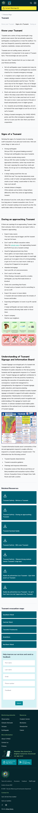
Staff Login (32, 781)
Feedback (24, 781)
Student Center (25, 719)
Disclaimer (17, 781)
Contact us (4, 742)
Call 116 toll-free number (8, 797)
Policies (4, 746)
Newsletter (23, 726)
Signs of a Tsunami (22, 24)
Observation (5, 719)
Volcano (4, 726)
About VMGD (5, 739)
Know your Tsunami (7, 24)
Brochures (23, 723)
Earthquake (5, 730)
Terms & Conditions (6, 781)
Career (22, 730)
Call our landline (6, 801)
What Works (9, 809)
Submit (19, 703)
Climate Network (7, 723)
